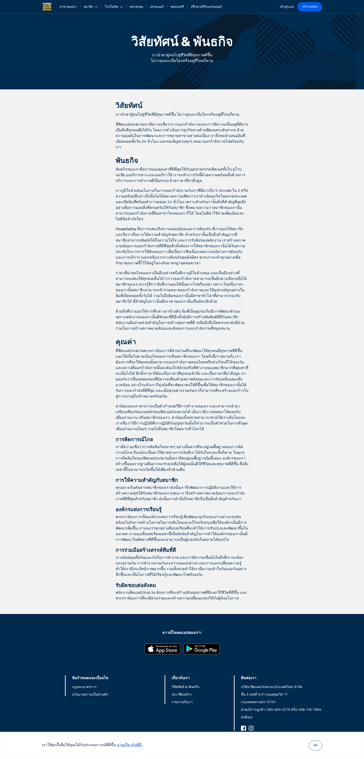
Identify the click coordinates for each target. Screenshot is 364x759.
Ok (315, 745)
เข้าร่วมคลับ (310, 6)
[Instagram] (251, 728)
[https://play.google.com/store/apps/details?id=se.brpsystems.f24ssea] (201, 648)
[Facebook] (243, 728)
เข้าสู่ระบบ (287, 7)
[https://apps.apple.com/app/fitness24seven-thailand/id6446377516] (163, 648)
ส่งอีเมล (246, 717)
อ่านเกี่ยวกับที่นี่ (129, 745)
